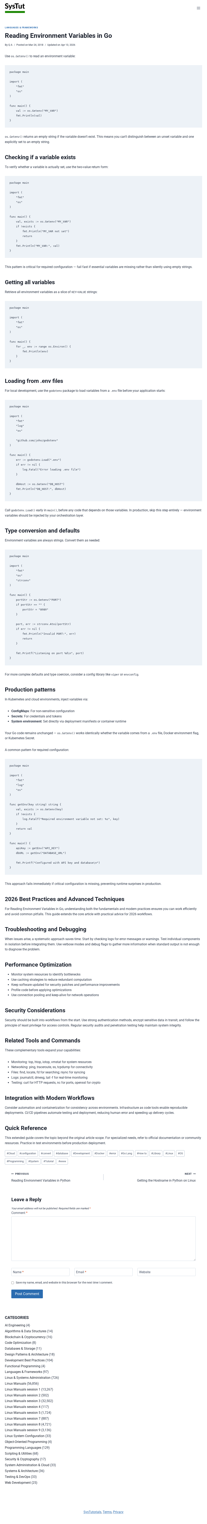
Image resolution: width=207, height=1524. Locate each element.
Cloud (11, 1153)
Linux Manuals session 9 (22, 1430)
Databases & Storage (20, 1348)
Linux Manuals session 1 (22, 1389)
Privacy (118, 1512)
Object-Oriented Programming (26, 1442)
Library (156, 1153)
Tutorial (48, 1161)
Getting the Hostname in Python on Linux (166, 1177)
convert (46, 1153)
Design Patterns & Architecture (26, 1354)
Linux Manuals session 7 (22, 1418)
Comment (19, 1213)
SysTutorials (92, 1512)
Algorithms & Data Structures (25, 1331)
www (62, 1161)
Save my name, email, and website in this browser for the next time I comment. (64, 1282)
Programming (15, 1161)
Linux (169, 1153)
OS (180, 1153)
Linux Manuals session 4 (22, 1407)
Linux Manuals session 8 (22, 1424)
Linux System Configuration (24, 1436)
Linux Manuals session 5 (22, 1413)
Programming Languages (23, 1448)
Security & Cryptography (22, 1459)
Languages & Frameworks (21, 27)
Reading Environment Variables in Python (40, 1177)
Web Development (18, 1483)
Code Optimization (18, 1343)
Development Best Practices (25, 1360)
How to (142, 1153)
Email (81, 1272)
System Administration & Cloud (27, 1465)
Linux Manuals (15, 1383)
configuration (27, 1153)
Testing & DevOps (17, 1477)
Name (18, 1272)
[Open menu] (198, 8)
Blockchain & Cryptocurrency (25, 1337)
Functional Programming (22, 1366)
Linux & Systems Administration (28, 1378)
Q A (10, 44)
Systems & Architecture (21, 1471)
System (33, 1161)
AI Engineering (15, 1325)
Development (81, 1153)
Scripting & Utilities (18, 1453)
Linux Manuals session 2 (22, 1395)
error (112, 1153)
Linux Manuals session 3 (22, 1401)
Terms (107, 1512)
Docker (99, 1153)
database (62, 1153)
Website (144, 1272)
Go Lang (126, 1153)
